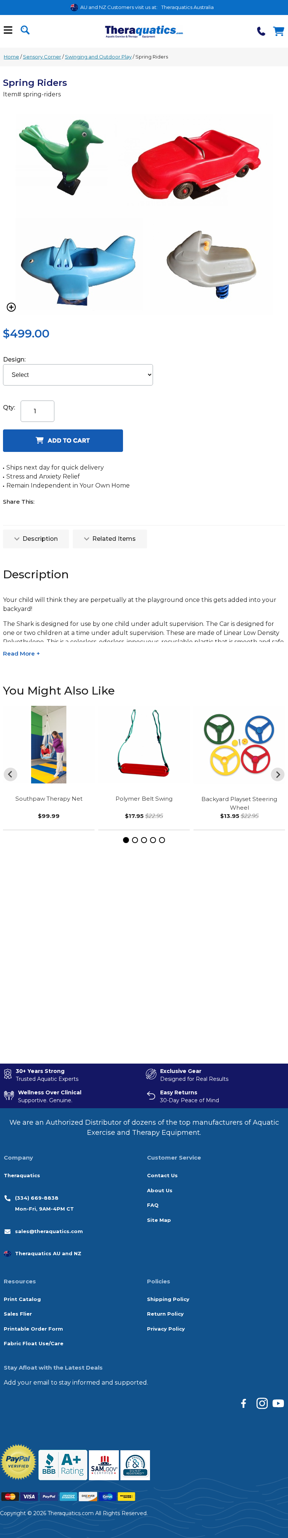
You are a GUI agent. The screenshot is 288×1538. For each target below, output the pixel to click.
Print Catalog (22, 1299)
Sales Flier (18, 1314)
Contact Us (162, 1175)
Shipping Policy (168, 1299)
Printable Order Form (33, 1329)
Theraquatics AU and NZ (48, 1253)
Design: (15, 359)
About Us (159, 1190)
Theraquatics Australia (187, 7)
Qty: (9, 407)
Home (11, 57)
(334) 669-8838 (36, 1198)
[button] (126, 840)
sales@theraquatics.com (49, 1231)
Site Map (159, 1220)
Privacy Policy (166, 1329)
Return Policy (165, 1314)
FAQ (153, 1205)
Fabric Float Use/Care (33, 1343)
